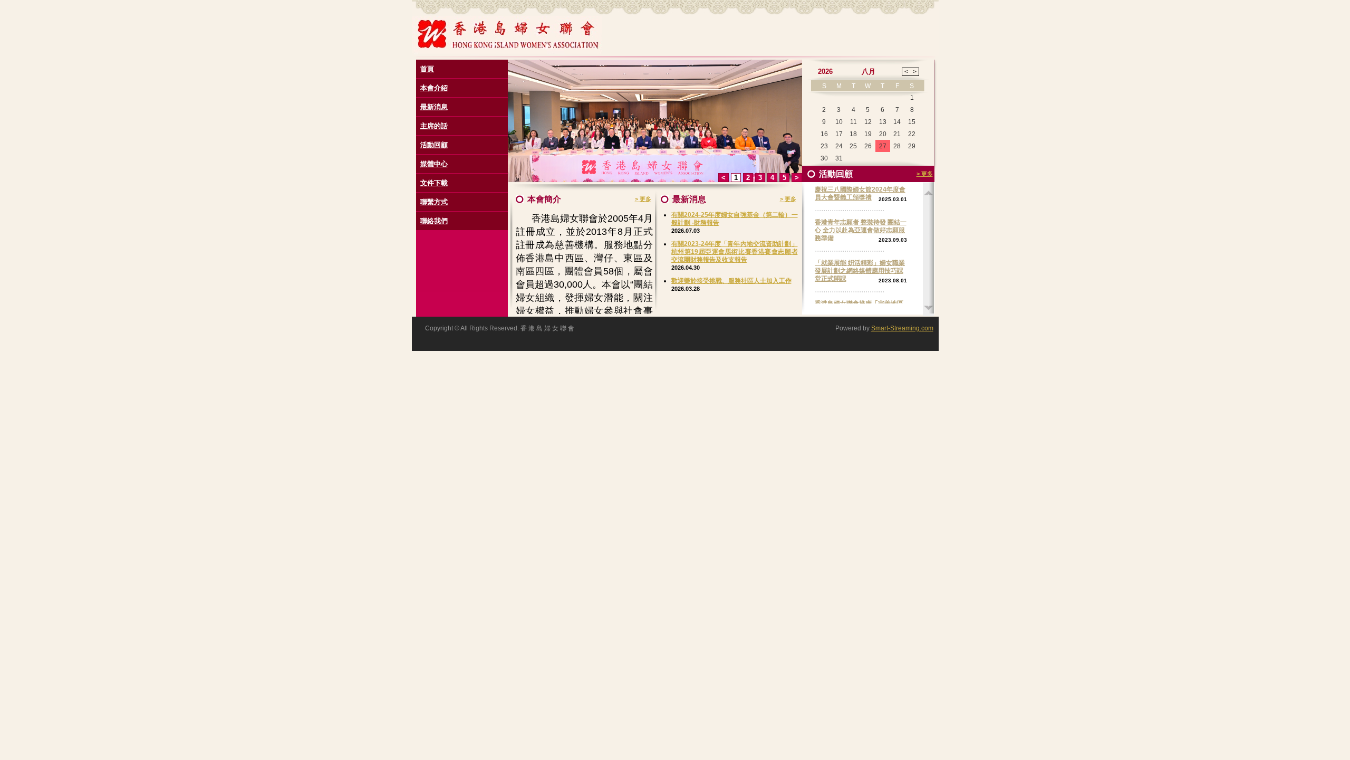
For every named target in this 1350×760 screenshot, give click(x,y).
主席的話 (434, 126)
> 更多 (643, 199)
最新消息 (434, 107)
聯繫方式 (434, 202)
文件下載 (434, 183)
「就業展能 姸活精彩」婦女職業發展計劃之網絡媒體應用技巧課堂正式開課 (860, 270)
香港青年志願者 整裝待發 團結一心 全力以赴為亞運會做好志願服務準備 (861, 230)
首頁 (427, 69)
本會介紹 (434, 88)
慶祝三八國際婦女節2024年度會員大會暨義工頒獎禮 (860, 193)
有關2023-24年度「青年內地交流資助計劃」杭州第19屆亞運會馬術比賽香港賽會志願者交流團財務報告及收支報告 (734, 251)
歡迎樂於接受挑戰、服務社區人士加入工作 (731, 280)
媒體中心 (434, 164)
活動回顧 (434, 145)
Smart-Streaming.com (902, 328)
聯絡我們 (434, 221)
